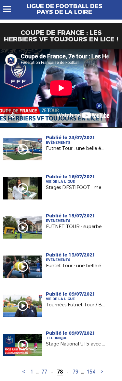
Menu (10, 9)
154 (91, 372)
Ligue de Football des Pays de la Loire (64, 9)
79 (75, 372)
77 (44, 372)
